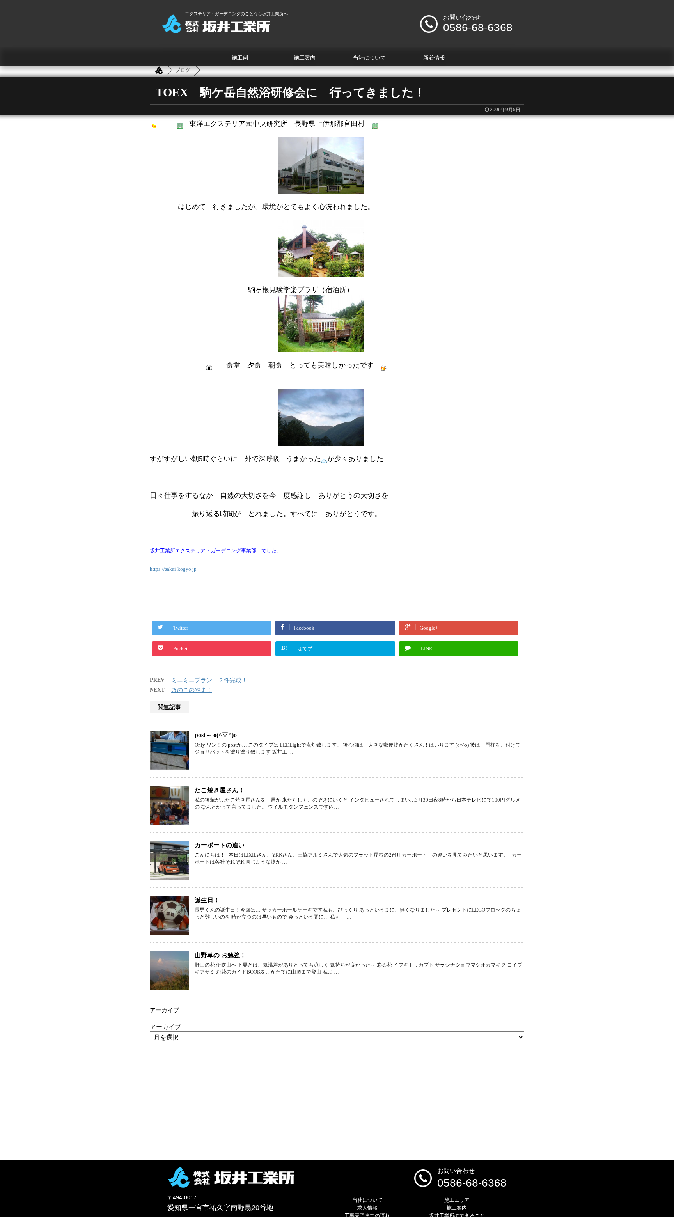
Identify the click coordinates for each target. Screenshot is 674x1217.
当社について (369, 58)
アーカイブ (165, 1027)
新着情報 (434, 58)
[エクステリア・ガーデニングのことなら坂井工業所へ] (215, 30)
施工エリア (457, 1200)
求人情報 (367, 1208)
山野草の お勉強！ (220, 955)
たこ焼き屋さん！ (220, 790)
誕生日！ (207, 900)
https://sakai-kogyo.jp (173, 569)
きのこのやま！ (191, 690)
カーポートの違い (220, 845)
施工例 (240, 58)
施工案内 (305, 58)
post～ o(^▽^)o (216, 735)
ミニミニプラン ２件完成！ (209, 680)
